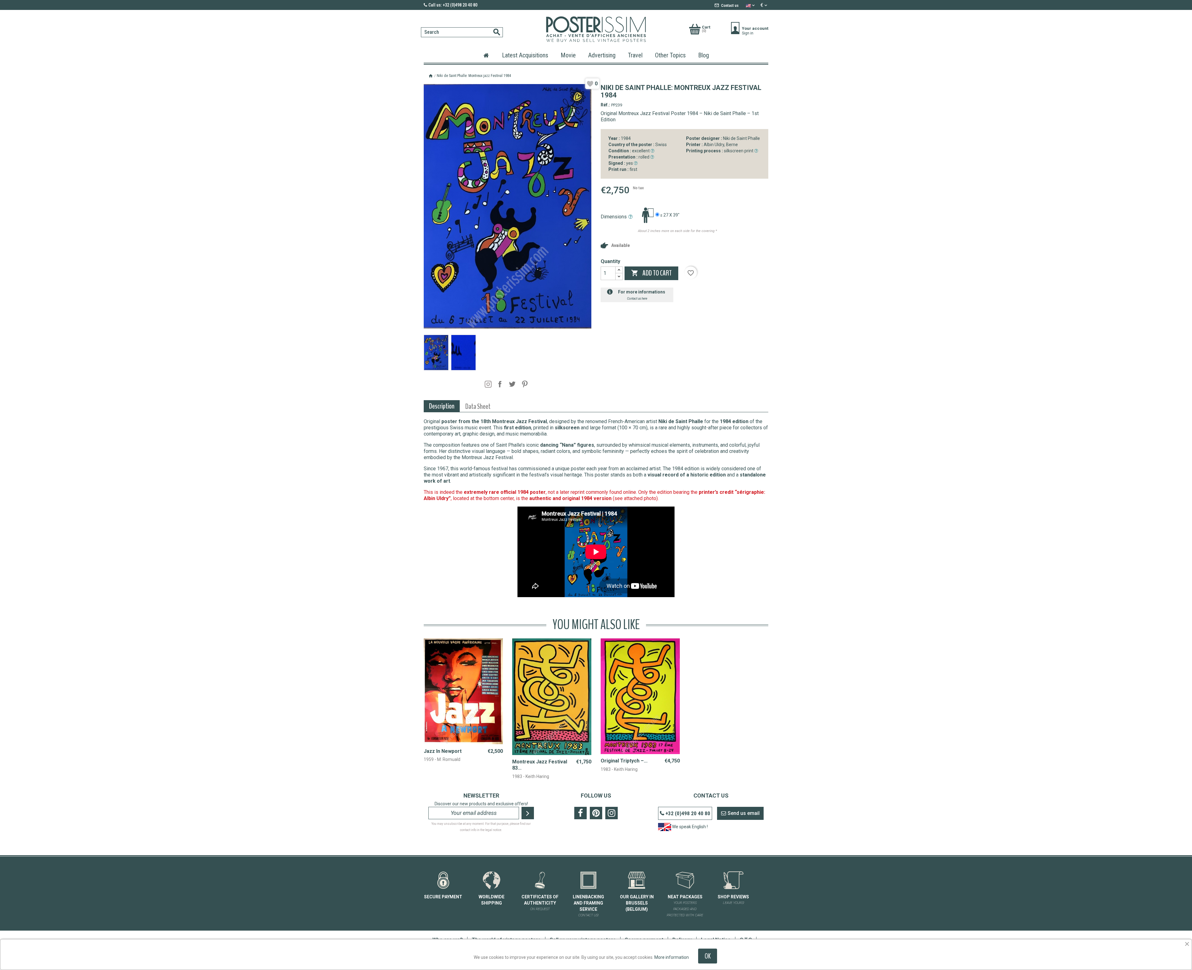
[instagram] (488, 384)
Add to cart (651, 273)
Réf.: (605, 104)
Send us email (744, 813)
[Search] (423, 25)
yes (621, 163)
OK (708, 956)
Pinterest (524, 384)
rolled (629, 156)
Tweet (512, 384)
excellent (629, 150)
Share (500, 384)
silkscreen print (720, 150)
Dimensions (614, 217)
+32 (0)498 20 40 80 (688, 813)
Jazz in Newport (443, 751)
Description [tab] (441, 406)
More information (671, 957)
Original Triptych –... (624, 761)
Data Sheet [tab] (477, 406)
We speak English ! (689, 826)
